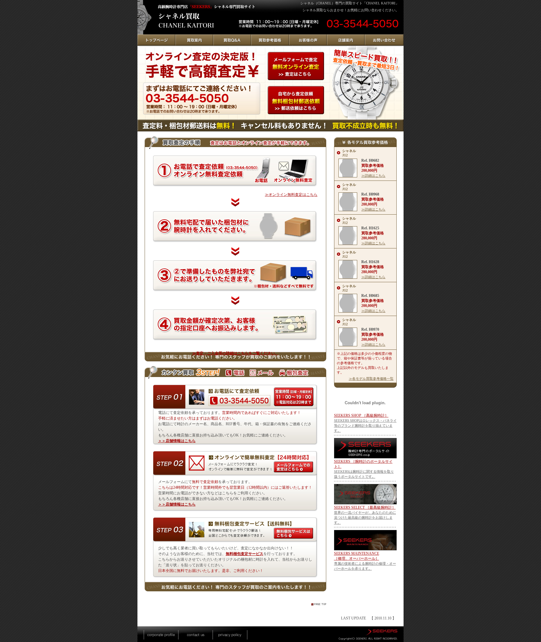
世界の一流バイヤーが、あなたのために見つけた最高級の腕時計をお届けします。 (365, 517)
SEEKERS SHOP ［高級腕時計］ (361, 415)
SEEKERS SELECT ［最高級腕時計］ (365, 507)
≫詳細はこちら (373, 175)
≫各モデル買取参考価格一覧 (371, 378)
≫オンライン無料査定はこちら (291, 194)
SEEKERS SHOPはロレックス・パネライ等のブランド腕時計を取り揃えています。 (365, 425)
